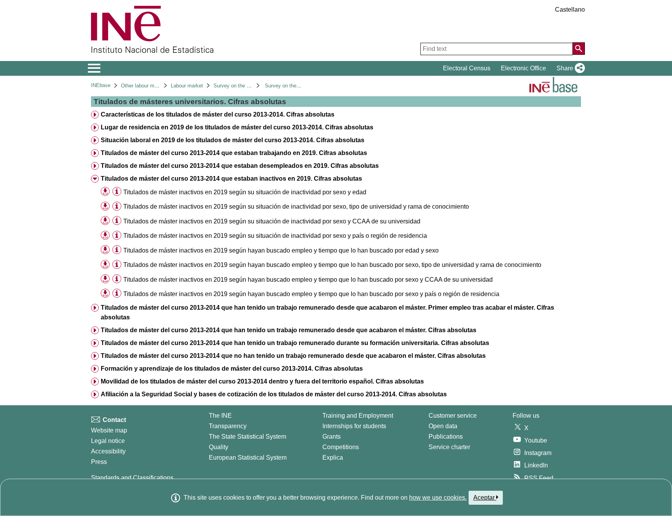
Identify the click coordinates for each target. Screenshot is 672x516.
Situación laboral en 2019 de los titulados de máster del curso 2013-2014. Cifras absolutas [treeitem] (232, 140)
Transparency (228, 426)
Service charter (449, 447)
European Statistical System (248, 457)
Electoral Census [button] (466, 68)
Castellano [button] (570, 9)
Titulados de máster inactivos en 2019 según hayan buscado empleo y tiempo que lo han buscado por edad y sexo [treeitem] (281, 250)
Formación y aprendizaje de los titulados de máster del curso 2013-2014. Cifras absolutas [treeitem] (232, 368)
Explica (332, 457)
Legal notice (108, 441)
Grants (331, 436)
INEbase (100, 85)
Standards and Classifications (132, 477)
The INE (220, 415)
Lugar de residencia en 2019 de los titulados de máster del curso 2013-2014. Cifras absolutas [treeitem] (237, 127)
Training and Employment (357, 415)
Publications (446, 436)
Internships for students (354, 426)
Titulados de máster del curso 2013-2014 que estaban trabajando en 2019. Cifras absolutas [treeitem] (234, 153)
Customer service (453, 415)
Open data (443, 426)
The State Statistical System (247, 436)
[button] (569, 68)
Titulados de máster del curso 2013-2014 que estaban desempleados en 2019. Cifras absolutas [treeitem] (240, 165)
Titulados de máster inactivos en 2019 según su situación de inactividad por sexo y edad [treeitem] (244, 192)
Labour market (187, 86)
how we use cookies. (438, 497)
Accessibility (108, 451)
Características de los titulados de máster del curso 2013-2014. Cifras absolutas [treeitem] (217, 114)
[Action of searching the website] (578, 48)
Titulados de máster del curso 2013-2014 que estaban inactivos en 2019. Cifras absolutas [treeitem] (231, 178)
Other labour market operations (156, 86)
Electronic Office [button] (523, 68)
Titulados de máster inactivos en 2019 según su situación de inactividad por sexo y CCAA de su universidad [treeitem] (271, 221)
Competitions (340, 447)
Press (99, 461)
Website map (109, 430)
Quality (218, 447)
